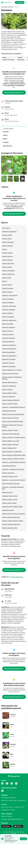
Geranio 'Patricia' (7, 389)
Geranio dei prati (7, 256)
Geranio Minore (7, 285)
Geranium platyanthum (9, 348)
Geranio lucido (6, 277)
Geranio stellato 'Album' (9, 393)
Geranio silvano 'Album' (9, 503)
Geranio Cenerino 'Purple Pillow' (12, 451)
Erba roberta (6, 228)
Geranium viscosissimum (10, 295)
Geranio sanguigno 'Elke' (10, 528)
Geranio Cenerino (7, 313)
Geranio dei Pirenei (8, 263)
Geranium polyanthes (9, 366)
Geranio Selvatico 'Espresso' (11, 517)
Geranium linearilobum (9, 411)
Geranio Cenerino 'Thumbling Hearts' (13, 437)
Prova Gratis (19, 2)
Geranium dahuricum (8, 396)
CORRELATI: (12, 577)
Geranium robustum (8, 363)
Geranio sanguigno (8, 242)
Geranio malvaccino (8, 274)
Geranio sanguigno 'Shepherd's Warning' (12, 378)
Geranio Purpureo (7, 288)
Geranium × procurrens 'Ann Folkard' (13, 480)
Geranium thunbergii (8, 309)
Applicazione (21, 800)
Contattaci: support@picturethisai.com (12, 819)
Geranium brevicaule (8, 338)
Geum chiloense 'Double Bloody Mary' (14, 455)
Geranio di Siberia (7, 324)
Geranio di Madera (8, 302)
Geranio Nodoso (7, 292)
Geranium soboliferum (9, 345)
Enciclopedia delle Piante (7, 6)
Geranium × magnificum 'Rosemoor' (13, 469)
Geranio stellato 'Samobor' (10, 444)
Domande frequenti (6, 816)
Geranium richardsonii (9, 306)
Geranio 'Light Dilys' (8, 473)
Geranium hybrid (7, 492)
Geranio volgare (7, 235)
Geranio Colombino (8, 316)
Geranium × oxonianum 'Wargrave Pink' (13, 488)
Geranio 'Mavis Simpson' (9, 382)
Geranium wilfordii (8, 334)
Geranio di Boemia (8, 299)
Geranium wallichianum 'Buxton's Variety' (12, 426)
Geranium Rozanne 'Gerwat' (11, 483)
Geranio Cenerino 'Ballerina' (10, 400)
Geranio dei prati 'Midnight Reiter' (12, 421)
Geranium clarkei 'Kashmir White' (12, 506)
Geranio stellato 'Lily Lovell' (10, 441)
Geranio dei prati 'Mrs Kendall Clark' (13, 414)
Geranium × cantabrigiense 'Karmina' (13, 462)
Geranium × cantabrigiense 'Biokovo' (13, 407)
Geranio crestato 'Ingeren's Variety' (13, 458)
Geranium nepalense (8, 327)
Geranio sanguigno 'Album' (10, 418)
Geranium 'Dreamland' (9, 386)
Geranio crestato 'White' (9, 499)
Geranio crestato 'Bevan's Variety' (12, 521)
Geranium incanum (8, 510)
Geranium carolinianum (9, 231)
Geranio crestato (7, 253)
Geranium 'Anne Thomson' (10, 373)
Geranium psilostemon (9, 466)
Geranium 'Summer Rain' (9, 496)
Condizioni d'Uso (19, 807)
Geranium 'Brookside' (8, 359)
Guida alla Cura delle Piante (9, 800)
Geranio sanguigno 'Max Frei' (11, 524)
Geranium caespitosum (9, 320)
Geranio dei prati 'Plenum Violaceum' (13, 513)
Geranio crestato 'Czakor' (10, 430)
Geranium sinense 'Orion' (10, 476)
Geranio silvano (7, 238)
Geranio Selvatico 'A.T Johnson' (12, 370)
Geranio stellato (7, 267)
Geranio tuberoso (7, 331)
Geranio (4, 249)
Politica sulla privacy (7, 807)
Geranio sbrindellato (8, 270)
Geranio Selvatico (7, 246)
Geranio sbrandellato (8, 352)
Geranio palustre (7, 260)
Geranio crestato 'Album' (10, 403)
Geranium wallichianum (9, 356)
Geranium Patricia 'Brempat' (11, 434)
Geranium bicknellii (8, 341)
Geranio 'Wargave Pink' (9, 448)
